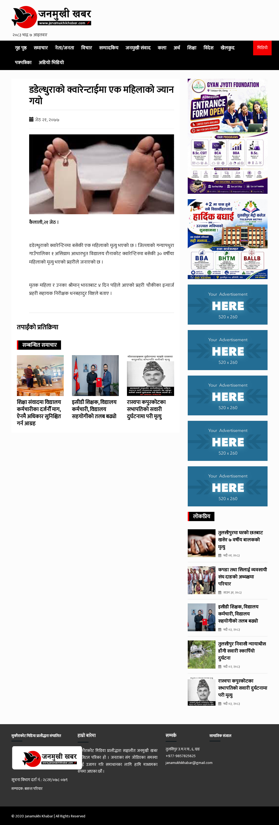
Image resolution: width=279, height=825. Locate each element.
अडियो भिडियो (51, 63)
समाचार (41, 48)
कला (162, 48)
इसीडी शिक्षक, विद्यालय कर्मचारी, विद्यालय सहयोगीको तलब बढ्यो (94, 409)
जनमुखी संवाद (138, 48)
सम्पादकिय (109, 48)
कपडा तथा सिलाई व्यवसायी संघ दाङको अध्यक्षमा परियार (242, 577)
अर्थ (177, 48)
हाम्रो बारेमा (87, 735)
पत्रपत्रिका (23, 63)
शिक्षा (191, 48)
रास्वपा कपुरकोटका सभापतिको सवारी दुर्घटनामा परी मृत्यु (146, 409)
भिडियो (262, 48)
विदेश (209, 48)
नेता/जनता (64, 48)
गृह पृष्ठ (21, 48)
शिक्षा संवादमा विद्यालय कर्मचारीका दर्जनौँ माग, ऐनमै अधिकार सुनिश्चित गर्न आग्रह (39, 413)
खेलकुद (228, 48)
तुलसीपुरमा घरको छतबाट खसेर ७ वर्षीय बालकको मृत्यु (240, 540)
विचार (86, 48)
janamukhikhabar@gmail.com (189, 763)
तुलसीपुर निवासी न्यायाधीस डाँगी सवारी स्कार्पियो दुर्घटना (242, 651)
